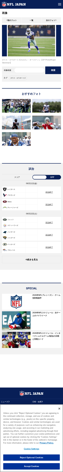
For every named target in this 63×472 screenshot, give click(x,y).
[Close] (59, 408)
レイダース (11, 189)
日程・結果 (37, 402)
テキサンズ (11, 195)
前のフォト (12, 20)
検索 (53, 70)
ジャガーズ (11, 238)
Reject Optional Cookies (31, 457)
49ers (9, 202)
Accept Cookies (31, 466)
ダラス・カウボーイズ (18, 78)
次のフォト (50, 20)
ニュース (4, 402)
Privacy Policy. (47, 443)
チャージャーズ (12, 207)
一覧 (31, 20)
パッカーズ (11, 244)
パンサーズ (11, 232)
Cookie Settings (31, 449)
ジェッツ (10, 219)
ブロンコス (11, 250)
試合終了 (49, 192)
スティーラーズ (12, 225)
